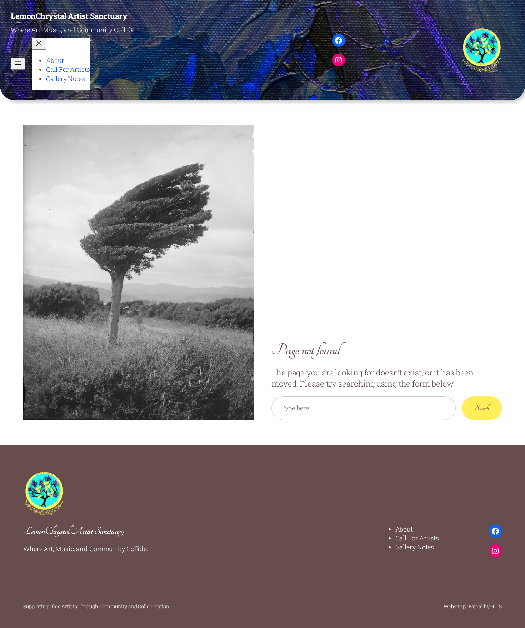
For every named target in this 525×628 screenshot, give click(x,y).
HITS (496, 606)
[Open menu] (18, 64)
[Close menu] (39, 44)
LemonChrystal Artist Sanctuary (69, 16)
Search (482, 408)
